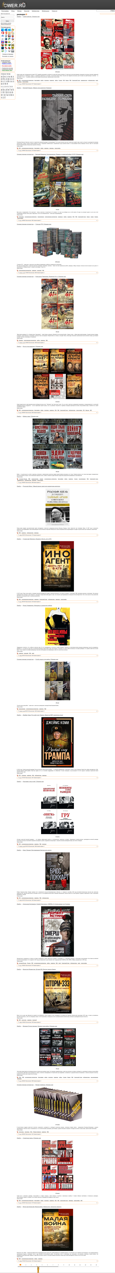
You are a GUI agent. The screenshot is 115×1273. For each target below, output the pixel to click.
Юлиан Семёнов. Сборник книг (44, 1084)
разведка (52, 80)
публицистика (91, 80)
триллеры (27, 1131)
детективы (21, 216)
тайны (56, 80)
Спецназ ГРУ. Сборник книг (43, 224)
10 (69, 1264)
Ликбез (19, 16)
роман (92, 216)
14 (90, 1264)
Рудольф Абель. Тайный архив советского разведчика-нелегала (41, 486)
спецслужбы (25, 81)
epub (97, 80)
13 (85, 1264)
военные (44, 844)
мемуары (19, 81)
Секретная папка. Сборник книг (32, 1138)
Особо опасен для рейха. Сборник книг (46, 659)
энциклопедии (34, 478)
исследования (82, 478)
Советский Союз (76, 80)
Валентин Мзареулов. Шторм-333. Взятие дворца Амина (39, 969)
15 (96, 1264)
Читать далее (20, 78)
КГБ (64, 80)
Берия (67, 80)
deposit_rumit (22, 272)
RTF (20, 775)
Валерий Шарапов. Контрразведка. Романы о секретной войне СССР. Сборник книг (59, 154)
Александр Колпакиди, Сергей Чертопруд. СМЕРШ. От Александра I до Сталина (46, 904)
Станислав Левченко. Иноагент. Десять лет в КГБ (37, 539)
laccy (20, 83)
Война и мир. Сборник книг (30, 416)
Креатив (26, 11)
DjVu (20, 1077)
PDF (20, 80)
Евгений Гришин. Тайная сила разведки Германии (37, 88)
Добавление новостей (7, 69)
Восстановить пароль (6, 23)
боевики (21, 340)
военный (39, 270)
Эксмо (88, 216)
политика (46, 80)
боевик (96, 216)
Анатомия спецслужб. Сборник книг (33, 781)
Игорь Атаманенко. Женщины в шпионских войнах (37, 605)
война (42, 80)
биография (37, 80)
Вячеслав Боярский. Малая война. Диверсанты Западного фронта (42, 1206)
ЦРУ (91, 410)
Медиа (19, 11)
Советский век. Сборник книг (31, 16)
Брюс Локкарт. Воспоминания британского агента (37, 850)
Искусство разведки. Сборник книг (33, 346)
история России (23, 478)
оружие (41, 478)
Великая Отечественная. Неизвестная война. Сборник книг (40, 1026)
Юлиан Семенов (37, 1131)
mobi (60, 963)
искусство (24, 1020)
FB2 (70, 80)
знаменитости (84, 80)
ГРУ (84, 410)
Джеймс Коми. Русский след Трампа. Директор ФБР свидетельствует (43, 715)
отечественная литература (51, 216)
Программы (5, 11)
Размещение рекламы (7, 68)
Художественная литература (25, 154)
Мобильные (45, 11)
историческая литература (27, 80)
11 (74, 1264)
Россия (28, 963)
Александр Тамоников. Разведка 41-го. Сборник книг (50, 276)
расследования (94, 1077)
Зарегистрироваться (6, 24)
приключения (41, 216)
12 (79, 1264)
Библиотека (35, 11)
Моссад (87, 410)
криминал (60, 216)
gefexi (20, 535)
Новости (54, 11)
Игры (13, 11)
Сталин (60, 80)
